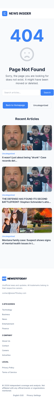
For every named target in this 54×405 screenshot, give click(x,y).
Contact (5, 346)
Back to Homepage (15, 105)
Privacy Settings (34, 395)
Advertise (6, 355)
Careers (5, 350)
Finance (5, 328)
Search (47, 92)
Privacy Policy (8, 367)
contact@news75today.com (14, 293)
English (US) (18, 395)
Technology (7, 310)
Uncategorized (40, 105)
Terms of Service (9, 372)
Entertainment (8, 324)
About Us (6, 341)
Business (6, 314)
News (4, 319)
